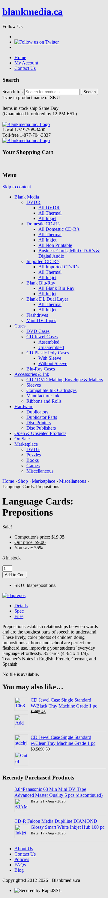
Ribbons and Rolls (44, 401)
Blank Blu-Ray (40, 282)
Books (32, 460)
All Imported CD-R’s (58, 266)
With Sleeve (49, 358)
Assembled (48, 342)
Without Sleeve (52, 363)
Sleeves (33, 385)
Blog (19, 870)
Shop (23, 481)
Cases (20, 325)
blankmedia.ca (32, 11)
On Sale (22, 438)
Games (33, 465)
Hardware (23, 406)
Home (20, 57)
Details (21, 605)
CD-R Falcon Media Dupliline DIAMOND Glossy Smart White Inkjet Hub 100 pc (59, 824)
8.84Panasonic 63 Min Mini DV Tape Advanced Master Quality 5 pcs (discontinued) (58, 792)
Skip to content (16, 186)
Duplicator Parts (41, 417)
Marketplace (26, 444)
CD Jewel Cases (42, 336)
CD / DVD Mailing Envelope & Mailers (64, 379)
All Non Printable (55, 245)
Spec (19, 610)
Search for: (12, 91)
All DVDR (49, 207)
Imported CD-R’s (42, 261)
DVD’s (33, 449)
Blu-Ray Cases (40, 368)
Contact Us (25, 68)
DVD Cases (38, 331)
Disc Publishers (41, 427)
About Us (23, 848)
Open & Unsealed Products (40, 433)
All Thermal (50, 213)
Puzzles (33, 454)
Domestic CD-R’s (43, 223)
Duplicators (37, 411)
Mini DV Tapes (41, 320)
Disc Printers (38, 422)
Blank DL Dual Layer (47, 299)
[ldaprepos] (14, 595)
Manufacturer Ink (42, 395)
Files (18, 616)
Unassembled (51, 347)
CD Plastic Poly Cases (47, 352)
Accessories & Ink (31, 374)
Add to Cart (15, 575)
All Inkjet (47, 218)
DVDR (33, 202)
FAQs (20, 864)
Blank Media (26, 196)
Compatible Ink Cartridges (51, 390)
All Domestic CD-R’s (59, 229)
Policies (21, 859)
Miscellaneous (39, 470)
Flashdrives (37, 315)
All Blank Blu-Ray (56, 288)
